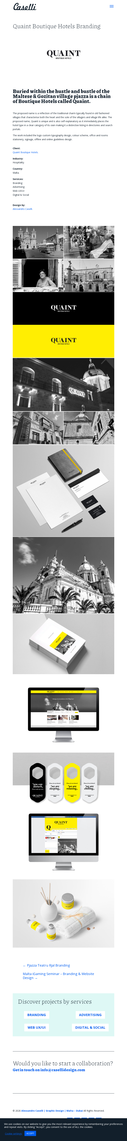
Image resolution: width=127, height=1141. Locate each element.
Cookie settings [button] (13, 1133)
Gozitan (46, 96)
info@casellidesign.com (62, 1069)
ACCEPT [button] (30, 1133)
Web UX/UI (37, 1027)
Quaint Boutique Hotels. (25, 152)
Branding (36, 1015)
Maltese (22, 96)
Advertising (90, 1015)
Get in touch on (26, 1069)
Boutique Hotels (37, 101)
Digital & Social (90, 1027)
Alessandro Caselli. (23, 208)
